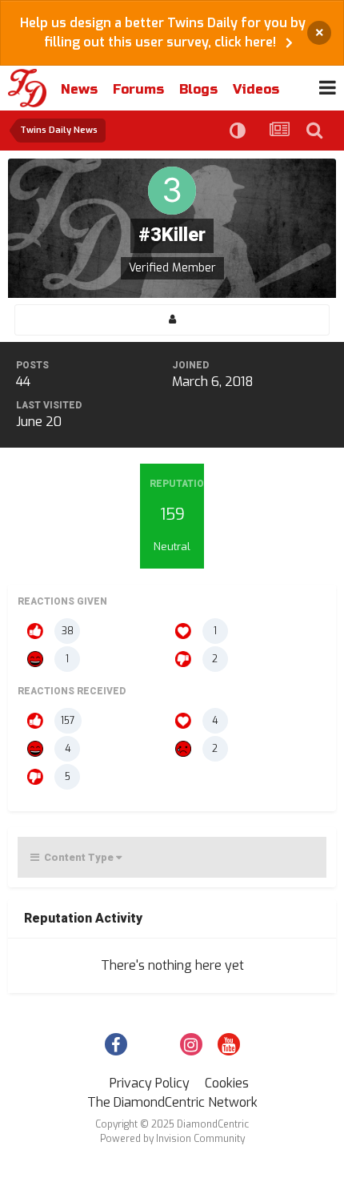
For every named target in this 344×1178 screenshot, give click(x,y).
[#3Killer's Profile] (172, 320)
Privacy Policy (150, 1083)
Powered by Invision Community (172, 1138)
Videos (256, 89)
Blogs (198, 89)
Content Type (77, 857)
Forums (138, 89)
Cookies (227, 1083)
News (79, 89)
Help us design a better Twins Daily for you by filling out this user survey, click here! (163, 32)
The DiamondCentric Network (172, 1102)
